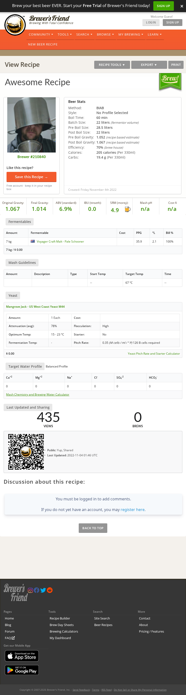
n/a (172, 208)
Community (39, 34)
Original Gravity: (13, 203)
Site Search (102, 618)
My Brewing (129, 34)
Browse (104, 34)
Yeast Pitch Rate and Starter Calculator (154, 353)
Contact (144, 618)
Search (82, 34)
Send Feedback (81, 689)
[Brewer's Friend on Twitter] (43, 591)
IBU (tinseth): (92, 203)
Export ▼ (149, 64)
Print (176, 64)
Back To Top (93, 528)
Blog (8, 625)
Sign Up (163, 6)
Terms (95, 689)
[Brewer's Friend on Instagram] (30, 591)
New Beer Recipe (43, 44)
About (143, 625)
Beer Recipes (103, 625)
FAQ (8, 638)
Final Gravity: (39, 203)
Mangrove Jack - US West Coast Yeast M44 (35, 307)
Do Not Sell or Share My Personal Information (140, 689)
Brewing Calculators (64, 631)
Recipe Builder (60, 618)
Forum (10, 631)
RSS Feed (106, 689)
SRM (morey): (119, 203)
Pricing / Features (151, 631)
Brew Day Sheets (62, 625)
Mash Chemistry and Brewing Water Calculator (37, 394)
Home (9, 618)
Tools (63, 34)
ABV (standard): (66, 203)
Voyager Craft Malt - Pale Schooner (60, 241)
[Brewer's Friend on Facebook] (36, 591)
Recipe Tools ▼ (112, 64)
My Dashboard (60, 638)
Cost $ (172, 203)
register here (133, 509)
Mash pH (146, 203)
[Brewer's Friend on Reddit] (50, 591)
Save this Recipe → (31, 176)
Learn (153, 34)
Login (151, 22)
